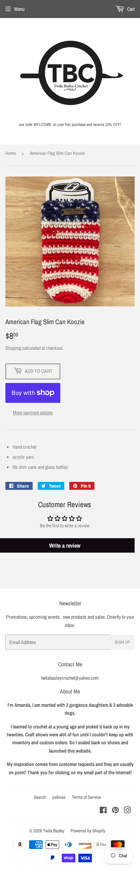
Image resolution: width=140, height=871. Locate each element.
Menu (19, 9)
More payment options (33, 412)
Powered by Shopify (88, 831)
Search (40, 797)
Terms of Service (86, 797)
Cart (130, 9)
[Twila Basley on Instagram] (127, 811)
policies (58, 797)
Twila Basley (53, 831)
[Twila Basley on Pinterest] (115, 811)
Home (10, 153)
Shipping (13, 348)
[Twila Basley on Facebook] (103, 811)
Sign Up (122, 642)
